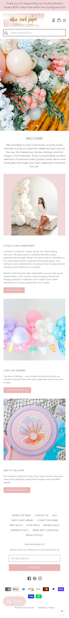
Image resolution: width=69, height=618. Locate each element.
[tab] (32, 126)
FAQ (54, 515)
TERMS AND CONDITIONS (45, 530)
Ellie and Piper (28, 607)
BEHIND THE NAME (21, 515)
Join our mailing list (34, 544)
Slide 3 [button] (37, 126)
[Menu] (64, 20)
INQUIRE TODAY (14, 290)
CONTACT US (41, 515)
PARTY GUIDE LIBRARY (22, 520)
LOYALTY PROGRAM (47, 520)
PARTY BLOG (16, 525)
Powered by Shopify (46, 607)
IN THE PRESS (33, 525)
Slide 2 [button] (34, 126)
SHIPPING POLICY (20, 530)
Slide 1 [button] (32, 126)
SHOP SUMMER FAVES (17, 390)
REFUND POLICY (51, 525)
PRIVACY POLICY (34, 535)
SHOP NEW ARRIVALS (17, 490)
